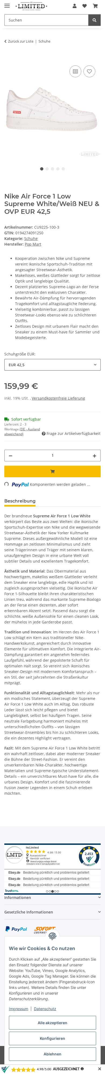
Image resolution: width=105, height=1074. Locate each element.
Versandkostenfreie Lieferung (58, 398)
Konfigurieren (52, 1038)
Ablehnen (52, 1054)
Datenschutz (45, 1008)
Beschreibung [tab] (20, 501)
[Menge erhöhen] (94, 455)
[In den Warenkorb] (8, 58)
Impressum (18, 1008)
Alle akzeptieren (52, 1022)
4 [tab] (58, 168)
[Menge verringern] (10, 455)
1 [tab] (41, 168)
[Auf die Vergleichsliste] (75, 71)
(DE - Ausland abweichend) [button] (22, 431)
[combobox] (52, 365)
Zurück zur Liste (20, 41)
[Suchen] (94, 20)
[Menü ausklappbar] (7, 3)
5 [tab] (63, 168)
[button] (74, 6)
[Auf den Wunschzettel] (89, 71)
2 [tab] (47, 168)
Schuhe (31, 238)
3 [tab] (52, 168)
